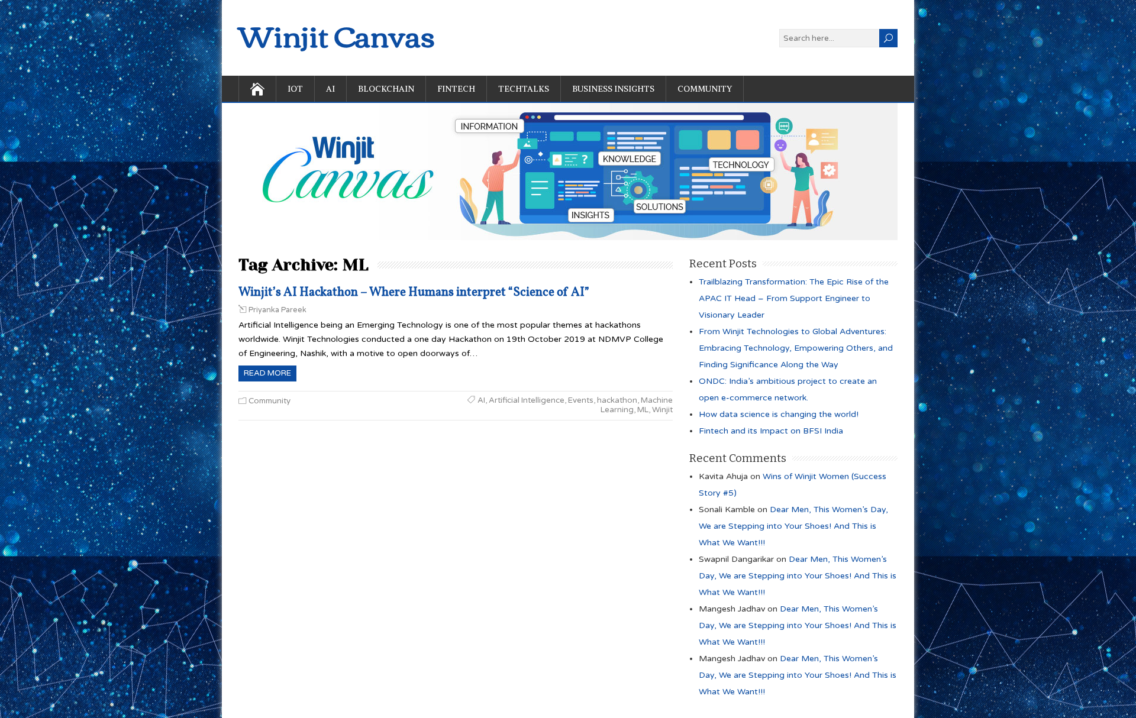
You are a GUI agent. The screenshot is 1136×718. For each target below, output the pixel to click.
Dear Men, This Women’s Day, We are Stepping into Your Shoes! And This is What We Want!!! (793, 526)
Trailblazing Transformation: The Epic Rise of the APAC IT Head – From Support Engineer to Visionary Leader (794, 298)
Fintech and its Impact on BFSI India (771, 431)
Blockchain (386, 88)
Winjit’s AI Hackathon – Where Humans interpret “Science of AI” (413, 292)
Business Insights (613, 88)
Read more (267, 373)
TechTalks (523, 88)
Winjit (662, 410)
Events (580, 400)
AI (330, 88)
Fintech (456, 88)
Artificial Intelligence (526, 400)
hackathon (617, 400)
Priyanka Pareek (277, 310)
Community (704, 88)
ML (642, 410)
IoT (295, 88)
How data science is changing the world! (779, 414)
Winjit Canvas (336, 34)
